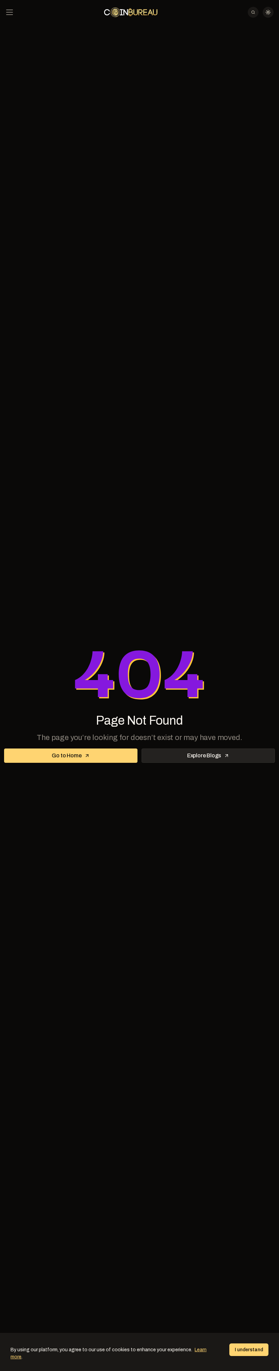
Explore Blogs (204, 755)
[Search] (253, 12)
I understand (249, 1349)
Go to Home (66, 755)
